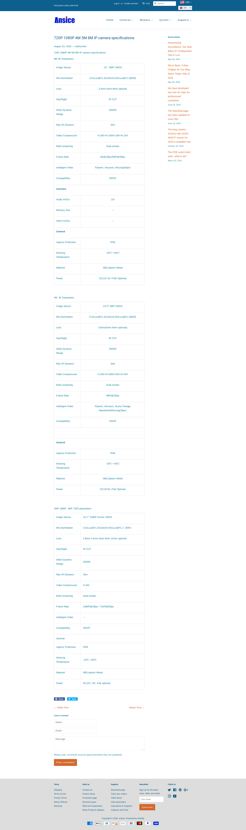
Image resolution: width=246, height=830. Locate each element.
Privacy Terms (60, 798)
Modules (145, 20)
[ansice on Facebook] (174, 790)
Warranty (58, 806)
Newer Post (135, 707)
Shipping (58, 790)
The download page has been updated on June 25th (179, 115)
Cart (148, 3)
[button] (185, 8)
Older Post (62, 707)
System (164, 20)
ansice (122, 818)
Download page (118, 790)
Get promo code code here (66, 5)
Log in (116, 3)
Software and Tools (119, 810)
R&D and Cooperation (92, 806)
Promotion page (89, 798)
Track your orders (119, 794)
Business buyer (89, 802)
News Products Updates (93, 810)
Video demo (116, 798)
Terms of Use (60, 794)
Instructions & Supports (121, 806)
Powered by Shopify (135, 818)
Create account (131, 3)
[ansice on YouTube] (174, 797)
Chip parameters (118, 802)
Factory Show (88, 794)
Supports (184, 20)
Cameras (126, 20)
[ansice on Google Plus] (186, 790)
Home (110, 20)
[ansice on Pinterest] (180, 790)
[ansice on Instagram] (169, 797)
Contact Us (87, 790)
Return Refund (60, 802)
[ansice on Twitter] (169, 790)
